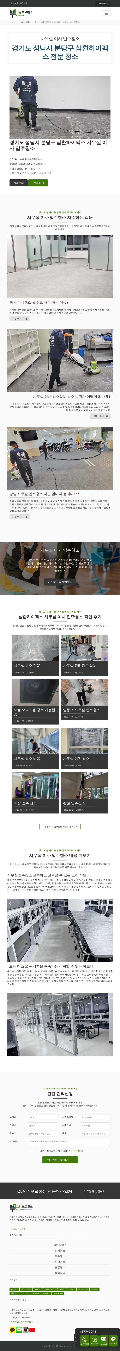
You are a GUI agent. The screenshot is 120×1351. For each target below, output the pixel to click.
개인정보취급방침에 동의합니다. (61, 1150)
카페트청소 (15, 1293)
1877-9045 (103, 3)
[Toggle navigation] (106, 13)
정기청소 (60, 1250)
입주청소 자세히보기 (60, 581)
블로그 (104, 1344)
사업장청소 (60, 1245)
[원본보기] (78, 1150)
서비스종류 (67, 1116)
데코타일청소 (58, 1293)
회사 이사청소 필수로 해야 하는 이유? (39, 302)
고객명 (13, 1116)
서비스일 (66, 1125)
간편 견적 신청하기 (57, 1159)
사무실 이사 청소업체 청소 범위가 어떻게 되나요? (71, 396)
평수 (12, 1133)
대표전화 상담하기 (94, 1191)
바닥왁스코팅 (83, 1289)
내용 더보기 (18, 318)
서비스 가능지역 (18, 1229)
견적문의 (18, 182)
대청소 (62, 1289)
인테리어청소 (26, 1289)
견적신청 (94, 1344)
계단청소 (46, 1293)
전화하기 (39, 182)
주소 (64, 1133)
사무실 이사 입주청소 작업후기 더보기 (60, 826)
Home (13, 22)
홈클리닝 (60, 1272)
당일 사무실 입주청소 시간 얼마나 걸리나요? (44, 494)
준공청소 (60, 1267)
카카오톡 (113, 1343)
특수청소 (60, 1256)
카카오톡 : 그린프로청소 (22, 1322)
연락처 (13, 1125)
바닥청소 (60, 1261)
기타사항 (14, 1141)
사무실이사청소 (50, 1289)
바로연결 (85, 1344)
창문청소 (94, 1289)
